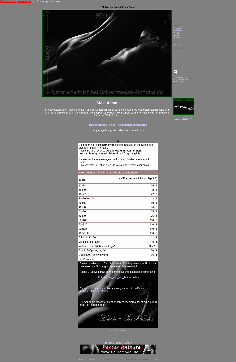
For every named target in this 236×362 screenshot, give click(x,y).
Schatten (176, 36)
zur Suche (38, 1)
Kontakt (113, 330)
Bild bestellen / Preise (102, 124)
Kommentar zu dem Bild (132, 124)
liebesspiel (177, 27)
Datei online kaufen (180, 77)
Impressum (122, 330)
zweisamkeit (177, 30)
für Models (90, 359)
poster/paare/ (53, 1)
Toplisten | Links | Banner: (118, 342)
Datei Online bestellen (96, 291)
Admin (155, 359)
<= (174, 48)
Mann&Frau (177, 34)
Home (81, 359)
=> (185, 48)
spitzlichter (177, 37)
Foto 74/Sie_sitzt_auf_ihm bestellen (118, 277)
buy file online (178, 81)
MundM (177, 44)
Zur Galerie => (183, 118)
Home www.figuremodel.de (15, 1)
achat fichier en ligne (180, 79)
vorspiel (176, 32)
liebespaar (177, 28)
